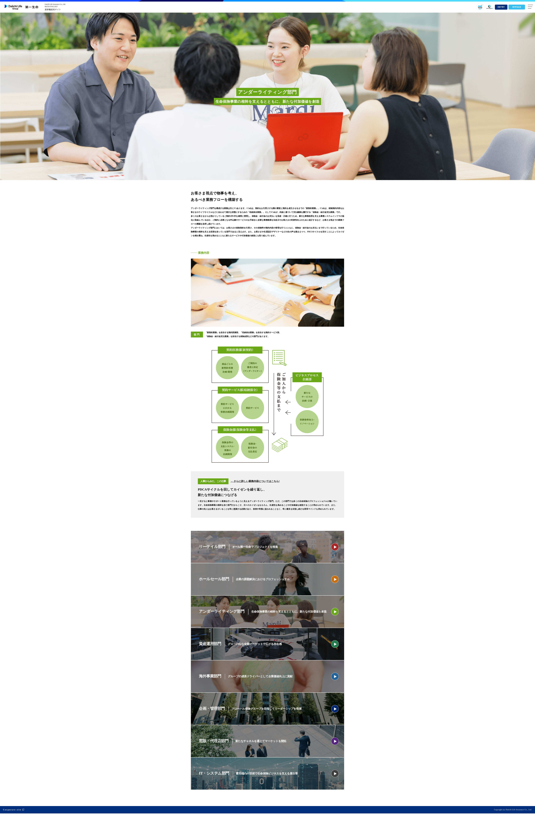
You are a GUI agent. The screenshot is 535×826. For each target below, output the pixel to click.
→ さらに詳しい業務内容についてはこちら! (255, 481)
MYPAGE (516, 6)
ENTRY (501, 6)
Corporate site (12, 810)
